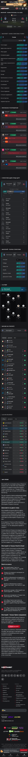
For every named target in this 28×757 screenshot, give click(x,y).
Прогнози (3, 755)
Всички (4, 337)
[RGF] (13, 740)
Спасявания (4, 84)
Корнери (3, 71)
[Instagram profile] (14, 675)
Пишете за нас (20, 692)
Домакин (10, 337)
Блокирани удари (5, 55)
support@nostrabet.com (7, 720)
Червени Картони (5, 101)
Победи (5, 263)
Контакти (18, 688)
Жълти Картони (5, 81)
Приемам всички (23, 750)
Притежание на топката (7, 77)
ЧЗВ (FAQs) (19, 686)
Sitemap (18, 702)
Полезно (17, 755)
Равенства (5, 266)
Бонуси (5, 686)
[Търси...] (20, 8)
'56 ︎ (24, 40)
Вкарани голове (7, 273)
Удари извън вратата (6, 48)
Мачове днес (11, 755)
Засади (2, 74)
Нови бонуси (24, 755)
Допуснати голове (7, 276)
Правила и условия (21, 698)
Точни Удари (4, 45)
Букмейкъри (6, 688)
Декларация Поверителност (20, 695)
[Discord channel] (2, 679)
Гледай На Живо (14, 626)
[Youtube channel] (5, 675)
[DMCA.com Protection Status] (11, 731)
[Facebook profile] (2, 675)
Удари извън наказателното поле (8, 63)
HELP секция (19, 700)
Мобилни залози (7, 696)
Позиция (5, 259)
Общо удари (4, 51)
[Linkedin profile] (18, 675)
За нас (17, 690)
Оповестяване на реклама (20, 705)
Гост (15, 337)
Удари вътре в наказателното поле (8, 59)
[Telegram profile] (24, 675)
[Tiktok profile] (21, 675)
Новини (5, 699)
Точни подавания (5, 91)
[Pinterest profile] (11, 675)
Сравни (5, 692)
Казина (4, 690)
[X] (8, 675)
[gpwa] (15, 728)
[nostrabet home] (6, 667)
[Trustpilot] (8, 728)
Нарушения (4, 67)
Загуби (4, 270)
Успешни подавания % (6, 94)
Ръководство (6, 701)
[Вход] (22, 8)
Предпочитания (24, 752)
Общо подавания (5, 88)
